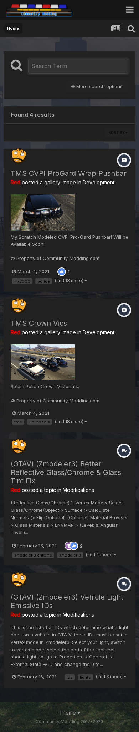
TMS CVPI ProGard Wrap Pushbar (69, 173)
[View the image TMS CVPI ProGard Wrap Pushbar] (43, 212)
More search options (99, 86)
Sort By (116, 132)
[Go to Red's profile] (18, 156)
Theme (68, 713)
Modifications (78, 490)
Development (98, 182)
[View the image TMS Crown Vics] (43, 361)
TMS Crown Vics (39, 323)
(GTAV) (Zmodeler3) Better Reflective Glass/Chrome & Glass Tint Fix (66, 472)
